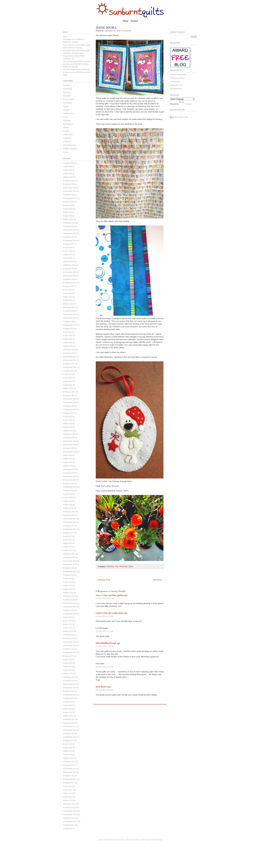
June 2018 (69, 498)
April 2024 (68, 258)
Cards (67, 85)
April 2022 (68, 343)
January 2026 (70, 184)
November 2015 (71, 607)
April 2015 (68, 628)
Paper (67, 128)
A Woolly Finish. (177, 85)
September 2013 (71, 695)
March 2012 (69, 758)
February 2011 (70, 804)
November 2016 (71, 564)
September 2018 (71, 487)
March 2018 (69, 508)
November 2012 (71, 730)
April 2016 (68, 589)
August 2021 (69, 371)
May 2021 (68, 381)
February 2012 (70, 762)
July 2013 (68, 702)
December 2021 (71, 357)
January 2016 (70, 600)
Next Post (158, 580)
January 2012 (70, 765)
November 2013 (71, 688)
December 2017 (71, 519)
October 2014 (70, 649)
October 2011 (70, 776)
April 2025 (68, 216)
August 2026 (69, 163)
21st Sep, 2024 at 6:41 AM (104, 690)
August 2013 (69, 698)
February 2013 (70, 719)
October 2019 (70, 448)
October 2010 (70, 818)
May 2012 (68, 751)
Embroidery (69, 113)
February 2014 (70, 677)
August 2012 (69, 741)
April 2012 (68, 755)
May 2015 (68, 624)
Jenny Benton (101, 686)
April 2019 (68, 462)
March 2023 (69, 304)
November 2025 (71, 191)
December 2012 (71, 726)
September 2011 (71, 779)
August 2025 (69, 202)
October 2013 (70, 691)
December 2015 (71, 603)
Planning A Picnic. (178, 78)
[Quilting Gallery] (179, 117)
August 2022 (69, 329)
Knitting (67, 120)
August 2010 (69, 825)
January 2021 (70, 395)
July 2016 (68, 579)
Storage (68, 138)
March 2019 (69, 466)
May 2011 (68, 793)
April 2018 (68, 505)
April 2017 (68, 547)
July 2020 (68, 417)
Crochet (68, 96)
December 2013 (71, 684)
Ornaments (69, 124)
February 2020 (70, 434)
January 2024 (70, 269)
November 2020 (71, 402)
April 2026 (68, 174)
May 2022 (68, 339)
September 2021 (71, 367)
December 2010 (71, 811)
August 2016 (69, 575)
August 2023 (69, 286)
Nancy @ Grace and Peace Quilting (110, 595)
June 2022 (69, 336)
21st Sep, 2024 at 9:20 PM (104, 616)
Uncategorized (70, 145)
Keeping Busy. (177, 89)
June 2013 (69, 705)
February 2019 (70, 469)
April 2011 (68, 797)
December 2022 (71, 314)
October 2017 (70, 526)
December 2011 (71, 769)
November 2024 (71, 233)
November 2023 (71, 276)
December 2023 (71, 272)
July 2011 (68, 786)
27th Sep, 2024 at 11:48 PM (105, 598)
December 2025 (71, 188)
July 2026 (68, 167)
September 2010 (71, 822)
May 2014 (68, 667)
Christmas (68, 89)
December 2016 (71, 561)
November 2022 (71, 318)
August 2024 (69, 244)
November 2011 (71, 772)
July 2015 (68, 617)
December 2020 (71, 399)
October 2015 (70, 610)
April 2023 (68, 300)
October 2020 (70, 406)
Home (125, 21)
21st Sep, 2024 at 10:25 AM (105, 667)
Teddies (68, 142)
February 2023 (70, 307)
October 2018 (70, 483)
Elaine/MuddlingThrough (106, 643)
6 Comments (126, 30)
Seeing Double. (106, 27)
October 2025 (70, 195)
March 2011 (69, 800)
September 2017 (71, 529)
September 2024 (71, 240)
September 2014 (71, 652)
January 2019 (70, 473)
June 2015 (69, 621)
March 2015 (69, 631)
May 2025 (68, 212)
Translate (188, 104)
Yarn (66, 152)
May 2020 (68, 424)
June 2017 (69, 540)
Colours (68, 92)
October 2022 (70, 321)
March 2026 (69, 177)
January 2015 (70, 638)
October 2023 (70, 279)
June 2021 (69, 378)
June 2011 (68, 790)
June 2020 (69, 420)
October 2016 (70, 568)
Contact (134, 21)
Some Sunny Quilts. (179, 75)
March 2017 (69, 550)
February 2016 (70, 596)
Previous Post (103, 580)
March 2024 (69, 262)
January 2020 (70, 438)
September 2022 (71, 325)
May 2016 (68, 586)
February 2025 (70, 223)
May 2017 (68, 543)
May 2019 (68, 459)
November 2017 (71, 522)
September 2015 (71, 614)
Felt (66, 117)
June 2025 (69, 209)
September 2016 (71, 571)
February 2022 (70, 350)
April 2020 (68, 427)
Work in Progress (71, 149)
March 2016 (69, 593)
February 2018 (70, 512)
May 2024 (68, 255)
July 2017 (68, 536)
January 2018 (70, 515)
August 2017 (69, 533)
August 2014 (69, 656)
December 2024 (71, 230)
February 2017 (70, 554)
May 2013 (68, 709)
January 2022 (70, 353)
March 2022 (69, 346)
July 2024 (68, 248)
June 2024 (69, 251)
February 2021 (70, 392)
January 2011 (70, 807)
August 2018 (69, 491)
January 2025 (70, 226)
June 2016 (69, 582)
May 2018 (68, 501)
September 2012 (71, 737)
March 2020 (69, 431)
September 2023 (71, 283)
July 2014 (68, 660)
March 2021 (69, 388)
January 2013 (70, 723)
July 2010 (68, 829)
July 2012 (68, 744)
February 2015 (70, 635)
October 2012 (70, 733)
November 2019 (71, 445)
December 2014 (71, 642)
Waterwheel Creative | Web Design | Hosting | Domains (144, 840)
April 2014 (68, 670)
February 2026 (70, 181)
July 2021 (68, 374)
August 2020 (69, 413)
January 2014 (70, 681)
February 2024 (70, 265)
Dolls (67, 106)
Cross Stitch (69, 99)
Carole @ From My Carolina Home (110, 613)
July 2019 (68, 455)
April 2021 (68, 385)
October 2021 (70, 364)
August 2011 (69, 783)
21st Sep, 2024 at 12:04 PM (105, 646)
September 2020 (71, 410)
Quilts (67, 131)
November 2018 (71, 480)
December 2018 (71, 476)
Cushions (68, 103)
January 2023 (70, 311)
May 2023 (68, 297)
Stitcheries (68, 135)
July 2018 (68, 494)
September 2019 (71, 452)
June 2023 (69, 293)
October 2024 (70, 237)
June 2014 (69, 663)
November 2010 (71, 814)
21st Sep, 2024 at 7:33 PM (104, 631)
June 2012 (69, 748)
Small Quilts (176, 82)
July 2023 (68, 290)
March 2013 (69, 716)
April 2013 (68, 712)
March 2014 (69, 674)
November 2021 (71, 360)
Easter (67, 110)
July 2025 (68, 205)
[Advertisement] (127, 574)
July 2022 (68, 332)
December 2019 (71, 441)
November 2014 (71, 645)
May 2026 (68, 170)
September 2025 (71, 198)
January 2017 (70, 557)
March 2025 (69, 219)
